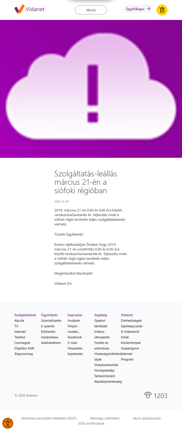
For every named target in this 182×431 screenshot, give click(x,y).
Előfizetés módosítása (49, 334)
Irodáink (74, 320)
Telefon (19, 337)
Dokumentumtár (104, 365)
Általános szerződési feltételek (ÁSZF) (49, 418)
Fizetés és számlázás (101, 345)
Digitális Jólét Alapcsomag (24, 351)
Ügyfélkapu (135, 8)
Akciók (19, 320)
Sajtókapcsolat (131, 326)
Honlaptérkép (104, 370)
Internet (20, 331)
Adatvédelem (51, 342)
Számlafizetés (51, 320)
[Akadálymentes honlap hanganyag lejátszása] (162, 10)
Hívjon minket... (74, 329)
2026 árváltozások (91, 423)
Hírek (125, 337)
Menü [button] (91, 10)
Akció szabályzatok (147, 418)
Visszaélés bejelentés (75, 351)
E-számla (47, 326)
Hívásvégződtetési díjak (104, 356)
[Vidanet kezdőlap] (29, 9)
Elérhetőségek (131, 320)
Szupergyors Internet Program (130, 353)
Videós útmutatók (101, 334)
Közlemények (130, 342)
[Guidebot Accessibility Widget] (7, 423)
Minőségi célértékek (104, 418)
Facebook (75, 337)
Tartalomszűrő (104, 376)
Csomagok (22, 342)
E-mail (72, 342)
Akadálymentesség (104, 381)
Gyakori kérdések (100, 323)
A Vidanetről (130, 331)
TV (16, 326)
